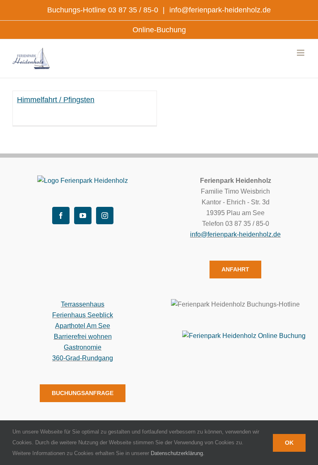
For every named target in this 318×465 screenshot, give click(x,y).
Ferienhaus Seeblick (82, 315)
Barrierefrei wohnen (83, 336)
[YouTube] (83, 215)
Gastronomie (82, 347)
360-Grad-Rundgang (82, 358)
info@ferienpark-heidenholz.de (219, 10)
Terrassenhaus (82, 304)
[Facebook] (61, 215)
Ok (289, 442)
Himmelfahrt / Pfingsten (55, 100)
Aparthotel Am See (82, 325)
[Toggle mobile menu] (301, 52)
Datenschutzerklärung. (178, 453)
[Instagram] (104, 215)
